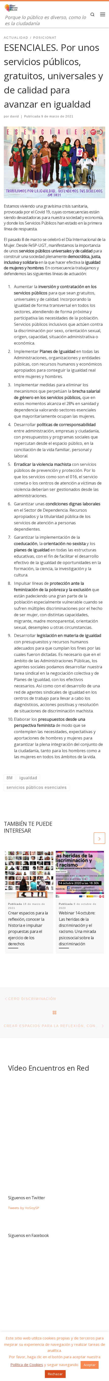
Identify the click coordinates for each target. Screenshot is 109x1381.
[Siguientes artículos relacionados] (99, 838)
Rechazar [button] (55, 1374)
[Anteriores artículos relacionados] (87, 838)
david (14, 116)
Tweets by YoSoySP (23, 1208)
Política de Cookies (26, 1364)
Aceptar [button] (90, 1365)
